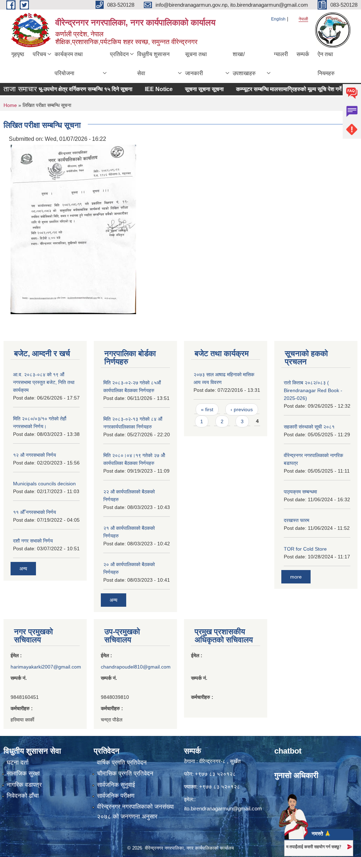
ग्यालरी (281, 54)
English (278, 19)
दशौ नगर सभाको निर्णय (33, 541)
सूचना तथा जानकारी (196, 63)
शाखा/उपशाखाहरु (244, 63)
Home (10, 105)
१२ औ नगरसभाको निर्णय (34, 455)
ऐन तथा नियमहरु (326, 63)
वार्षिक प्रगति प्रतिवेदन (122, 762)
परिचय (39, 54)
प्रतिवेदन (119, 54)
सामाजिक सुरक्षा (23, 773)
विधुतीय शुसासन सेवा (153, 63)
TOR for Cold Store (305, 549)
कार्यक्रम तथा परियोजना (69, 63)
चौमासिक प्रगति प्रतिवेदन (125, 773)
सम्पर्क (302, 54)
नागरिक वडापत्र (24, 784)
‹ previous (242, 409)
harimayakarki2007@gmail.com (46, 667)
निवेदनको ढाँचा (23, 795)
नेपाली (303, 19)
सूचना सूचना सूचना (194, 89)
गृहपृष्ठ (17, 54)
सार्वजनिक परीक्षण (115, 795)
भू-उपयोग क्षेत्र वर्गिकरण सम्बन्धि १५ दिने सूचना (75, 89)
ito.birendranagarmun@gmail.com (223, 808)
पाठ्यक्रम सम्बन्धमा (300, 492)
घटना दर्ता (18, 762)
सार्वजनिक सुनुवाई (116, 784)
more (296, 577)
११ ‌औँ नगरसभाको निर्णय (34, 512)
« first (207, 409)
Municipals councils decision (44, 483)
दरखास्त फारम (296, 520)
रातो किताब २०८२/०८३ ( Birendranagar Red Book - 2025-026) (313, 390)
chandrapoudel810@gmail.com (136, 667)
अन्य (23, 568)
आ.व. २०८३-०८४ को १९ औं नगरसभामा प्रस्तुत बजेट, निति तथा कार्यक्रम (43, 382)
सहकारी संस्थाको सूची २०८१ (309, 427)
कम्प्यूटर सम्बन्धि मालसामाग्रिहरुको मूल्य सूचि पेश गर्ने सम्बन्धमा (288, 89)
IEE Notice (148, 89)
